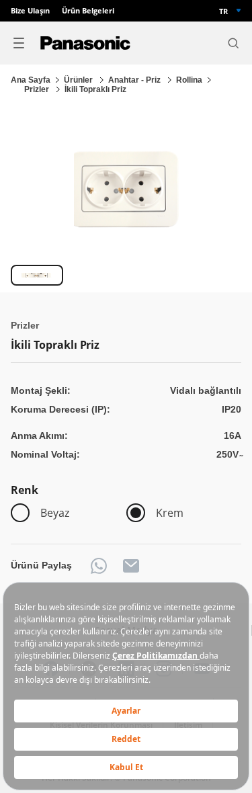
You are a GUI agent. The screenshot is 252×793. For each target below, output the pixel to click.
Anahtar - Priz (135, 80)
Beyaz (54, 512)
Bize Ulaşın (30, 10)
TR (223, 11)
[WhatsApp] (99, 566)
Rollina (189, 80)
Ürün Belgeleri (88, 10)
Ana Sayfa (30, 80)
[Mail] (131, 566)
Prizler (37, 89)
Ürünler (79, 80)
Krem (169, 512)
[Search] (233, 43)
